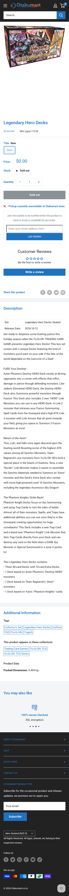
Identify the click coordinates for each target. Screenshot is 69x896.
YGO (6, 632)
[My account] (55, 6)
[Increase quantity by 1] (38, 182)
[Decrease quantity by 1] (20, 182)
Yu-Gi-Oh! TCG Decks (16, 653)
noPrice (57, 627)
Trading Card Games (16, 648)
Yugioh (28, 632)
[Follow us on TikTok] (39, 859)
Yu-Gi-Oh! (9, 131)
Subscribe (15, 816)
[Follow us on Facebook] (6, 859)
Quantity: (9, 182)
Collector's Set (13, 627)
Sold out (34, 195)
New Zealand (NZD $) (16, 833)
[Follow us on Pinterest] (26, 859)
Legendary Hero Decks (37, 627)
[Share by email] (63, 292)
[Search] (61, 15)
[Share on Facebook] (42, 292)
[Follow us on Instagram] (19, 859)
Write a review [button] (34, 272)
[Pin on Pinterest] (49, 292)
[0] (62, 6)
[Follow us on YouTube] (32, 859)
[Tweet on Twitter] (56, 292)
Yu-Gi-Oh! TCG (38, 648)
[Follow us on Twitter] (12, 859)
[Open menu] (5, 5)
